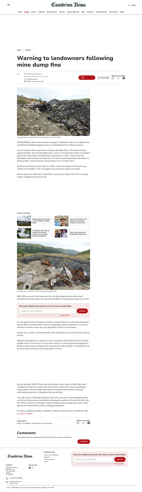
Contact (47, 457)
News (19, 50)
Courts (28, 50)
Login (133, 5)
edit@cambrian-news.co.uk (15, 482)
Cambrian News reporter (34, 74)
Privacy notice (65, 315)
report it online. (26, 413)
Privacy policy (49, 459)
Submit (82, 311)
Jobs (45, 462)
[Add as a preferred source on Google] (103, 78)
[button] (8, 4)
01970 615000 (17, 478)
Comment (84, 442)
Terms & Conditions (51, 455)
